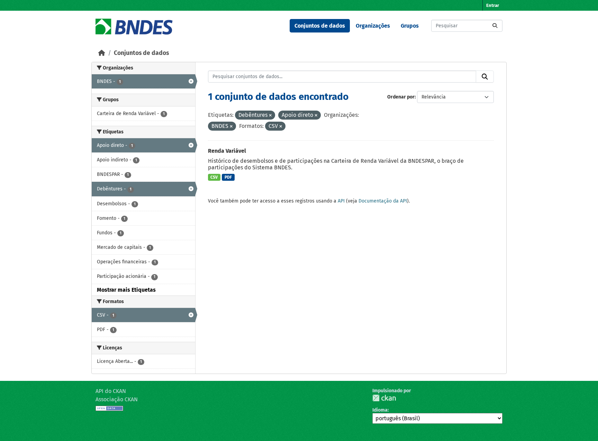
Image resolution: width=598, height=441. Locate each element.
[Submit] (495, 26)
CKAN (384, 398)
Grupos (410, 25)
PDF (228, 177)
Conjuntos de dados (320, 25)
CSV (214, 177)
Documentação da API (383, 201)
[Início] (101, 53)
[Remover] (270, 115)
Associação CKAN (117, 399)
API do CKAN (111, 391)
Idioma (380, 410)
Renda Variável (227, 151)
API (341, 201)
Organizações (373, 25)
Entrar (492, 5)
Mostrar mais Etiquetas (126, 290)
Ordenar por (401, 97)
